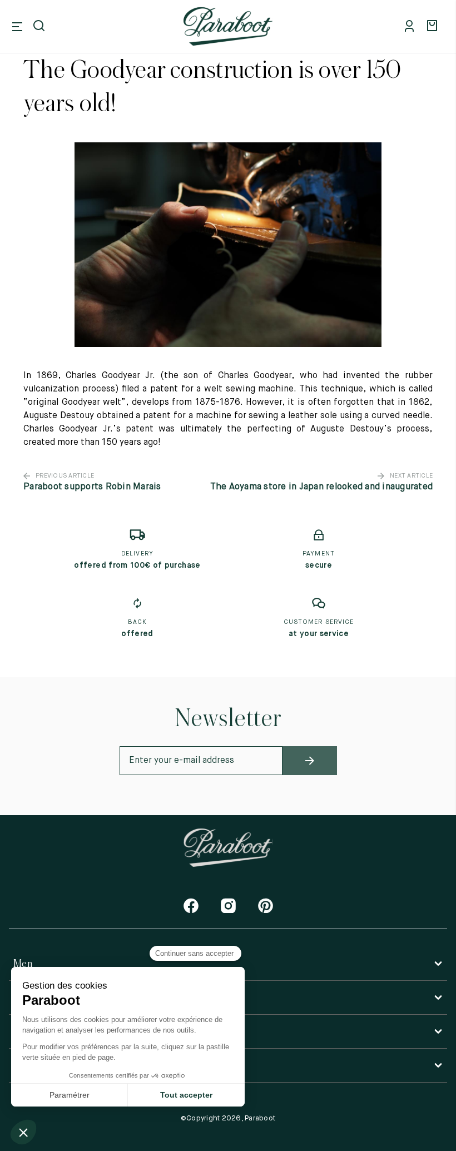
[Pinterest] (265, 905)
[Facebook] (191, 905)
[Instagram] (228, 905)
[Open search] (40, 26)
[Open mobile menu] (17, 27)
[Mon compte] (411, 26)
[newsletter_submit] (309, 760)
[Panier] (433, 26)
